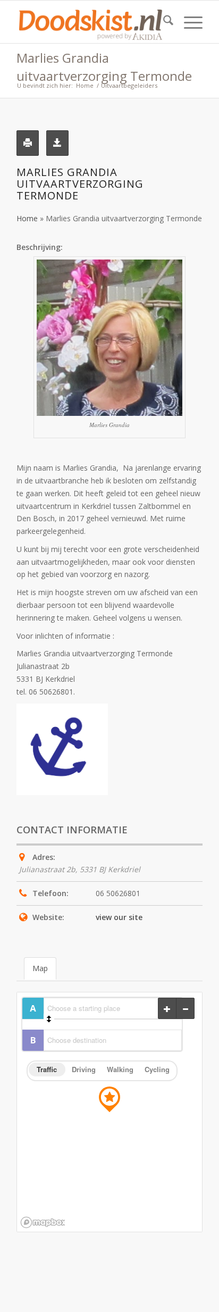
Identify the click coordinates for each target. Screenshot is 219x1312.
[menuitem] (163, 22)
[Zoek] (163, 22)
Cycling (157, 1069)
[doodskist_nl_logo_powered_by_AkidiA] (90, 22)
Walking (120, 1069)
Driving (84, 1069)
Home (27, 218)
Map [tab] (40, 968)
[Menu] (188, 22)
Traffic (47, 1069)
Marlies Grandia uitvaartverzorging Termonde (104, 67)
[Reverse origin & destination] (49, 1019)
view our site (119, 917)
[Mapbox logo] (42, 1222)
